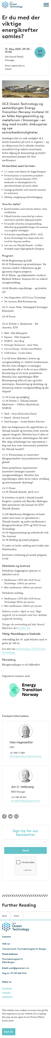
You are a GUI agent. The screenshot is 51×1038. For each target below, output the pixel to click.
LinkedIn (6, 993)
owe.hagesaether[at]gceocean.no (25, 756)
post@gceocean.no (19, 968)
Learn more (8, 1020)
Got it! (8, 1031)
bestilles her (24, 628)
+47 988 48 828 (18, 797)
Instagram (7, 997)
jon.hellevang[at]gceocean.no (25, 800)
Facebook (7, 988)
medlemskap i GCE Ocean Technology (23, 650)
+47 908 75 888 (17, 752)
